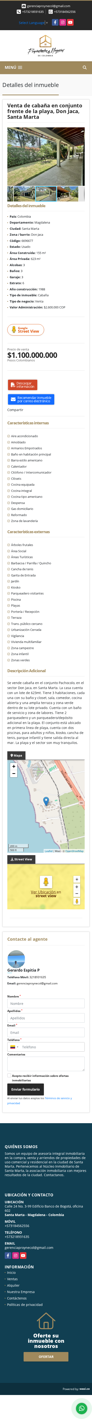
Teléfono (14, 1040)
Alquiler (13, 1285)
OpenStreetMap (74, 851)
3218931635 (37, 977)
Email (12, 1025)
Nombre (14, 996)
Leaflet (49, 851)
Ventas (12, 1279)
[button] (80, 131)
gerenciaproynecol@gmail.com (37, 983)
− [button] (13, 774)
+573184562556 (64, 12)
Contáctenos (17, 1298)
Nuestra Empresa (21, 1292)
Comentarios (16, 1054)
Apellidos (14, 1011)
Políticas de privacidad (25, 1304)
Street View (28, 330)
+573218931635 (33, 12)
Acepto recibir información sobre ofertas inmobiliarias (40, 1078)
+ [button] (13, 766)
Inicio (11, 1272)
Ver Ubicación (44, 892)
